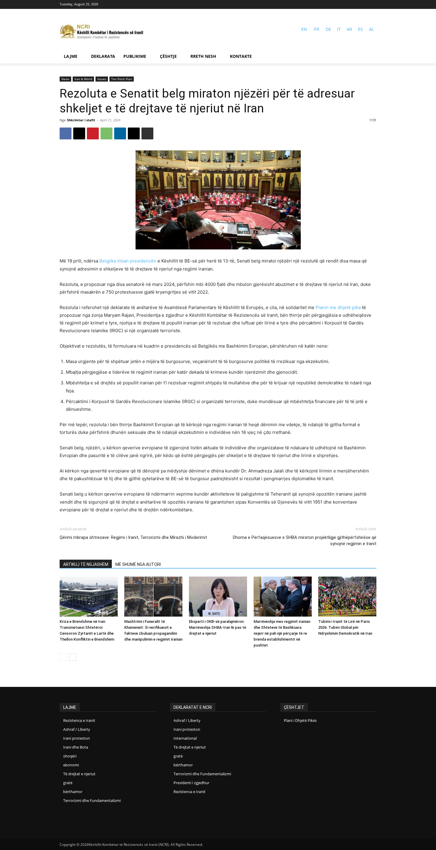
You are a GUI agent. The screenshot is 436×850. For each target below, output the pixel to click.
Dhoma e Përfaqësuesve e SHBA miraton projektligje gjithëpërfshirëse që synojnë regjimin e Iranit (304, 540)
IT (339, 29)
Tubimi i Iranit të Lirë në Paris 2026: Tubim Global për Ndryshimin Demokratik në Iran (345, 627)
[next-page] (73, 657)
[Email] (134, 133)
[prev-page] (63, 657)
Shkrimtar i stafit (81, 120)
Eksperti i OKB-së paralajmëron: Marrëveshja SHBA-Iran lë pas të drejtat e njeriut (217, 627)
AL (371, 29)
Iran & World (83, 79)
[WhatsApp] (106, 133)
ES (360, 29)
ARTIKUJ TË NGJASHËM (85, 564)
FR (316, 29)
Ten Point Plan (121, 79)
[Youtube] (372, 4)
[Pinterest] (93, 133)
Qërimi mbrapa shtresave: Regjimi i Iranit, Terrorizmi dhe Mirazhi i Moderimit (133, 537)
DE (328, 29)
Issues (101, 79)
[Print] (147, 133)
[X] (79, 133)
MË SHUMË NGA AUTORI (138, 564)
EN (304, 29)
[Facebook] (364, 4)
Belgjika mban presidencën (127, 261)
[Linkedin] (120, 133)
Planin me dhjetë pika (338, 307)
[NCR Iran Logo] (104, 32)
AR (349, 29)
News (65, 79)
